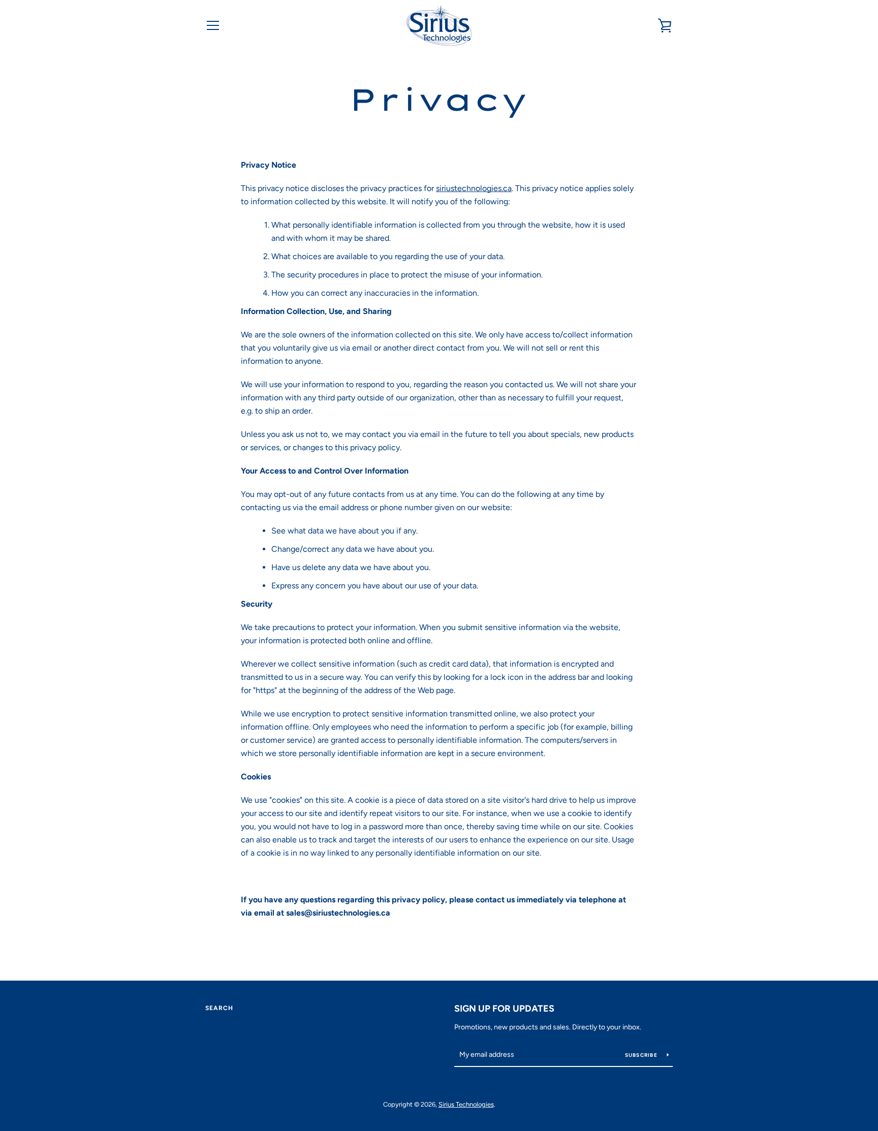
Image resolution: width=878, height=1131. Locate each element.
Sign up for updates (504, 1008)
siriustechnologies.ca (474, 188)
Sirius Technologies (466, 1104)
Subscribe (642, 1055)
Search (219, 1008)
